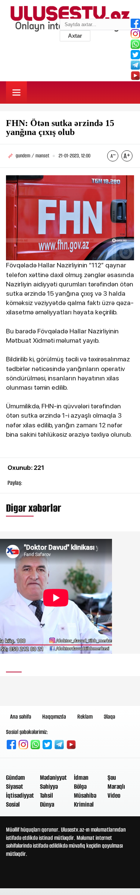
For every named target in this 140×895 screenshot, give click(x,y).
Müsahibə (85, 795)
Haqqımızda (54, 716)
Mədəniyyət (53, 777)
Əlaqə (109, 716)
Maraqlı (116, 786)
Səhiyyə (49, 786)
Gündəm (15, 777)
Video (114, 795)
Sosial (13, 804)
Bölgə (80, 786)
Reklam (85, 716)
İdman (81, 777)
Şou (112, 777)
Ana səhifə (20, 716)
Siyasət (14, 786)
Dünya (47, 804)
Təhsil (46, 795)
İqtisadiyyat (20, 795)
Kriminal (84, 804)
